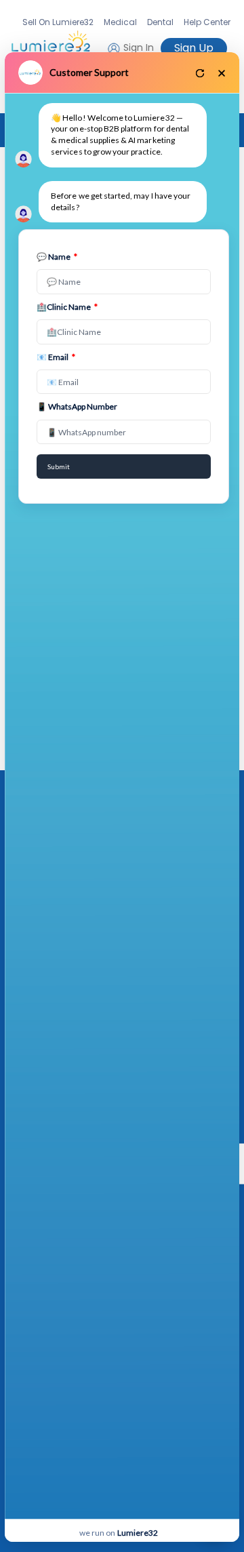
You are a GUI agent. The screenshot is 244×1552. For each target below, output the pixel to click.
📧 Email (56, 357)
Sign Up (194, 48)
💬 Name (57, 257)
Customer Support (89, 72)
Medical (120, 22)
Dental (160, 22)
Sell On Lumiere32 (58, 22)
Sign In (137, 47)
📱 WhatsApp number (77, 406)
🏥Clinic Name (67, 307)
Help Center (207, 22)
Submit (58, 466)
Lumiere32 (137, 1533)
